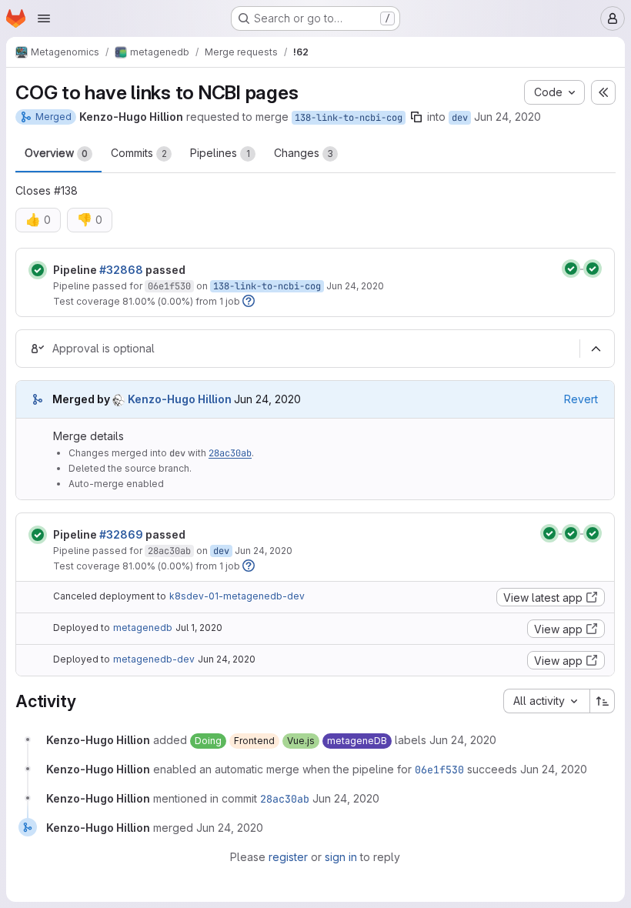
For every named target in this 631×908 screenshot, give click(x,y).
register (288, 856)
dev (460, 118)
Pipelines (220, 152)
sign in (341, 856)
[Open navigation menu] (44, 18)
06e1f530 (169, 286)
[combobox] (546, 701)
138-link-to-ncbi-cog (348, 118)
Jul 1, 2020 (198, 627)
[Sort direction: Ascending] (602, 701)
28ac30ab (230, 453)
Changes (303, 152)
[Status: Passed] (37, 270)
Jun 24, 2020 (507, 116)
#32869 (121, 534)
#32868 (121, 269)
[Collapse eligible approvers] (595, 348)
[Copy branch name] (416, 117)
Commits (139, 152)
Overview (56, 152)
